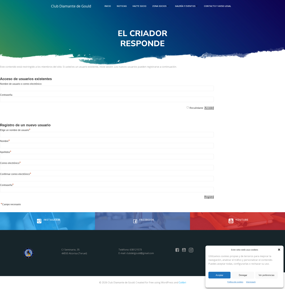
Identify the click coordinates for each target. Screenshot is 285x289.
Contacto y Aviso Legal (217, 6)
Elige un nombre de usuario (15, 130)
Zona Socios (159, 6)
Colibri (182, 282)
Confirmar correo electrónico (15, 174)
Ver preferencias (266, 275)
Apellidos (5, 152)
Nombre (5, 141)
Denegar (243, 275)
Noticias (122, 6)
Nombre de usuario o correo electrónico (21, 84)
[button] (279, 249)
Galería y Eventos (185, 6)
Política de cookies (235, 282)
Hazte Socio (139, 6)
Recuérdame (196, 108)
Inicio (107, 6)
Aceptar (219, 275)
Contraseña (6, 95)
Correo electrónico (10, 163)
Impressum (251, 282)
